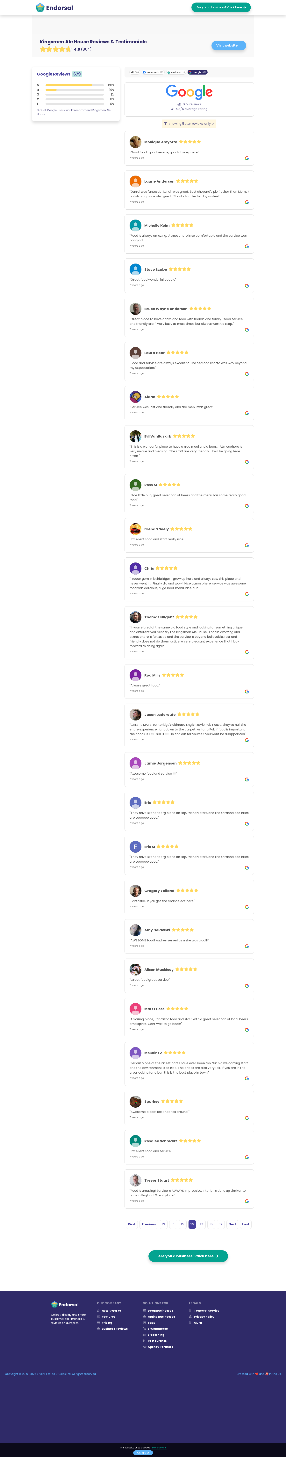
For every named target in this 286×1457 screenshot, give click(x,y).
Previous (149, 1224)
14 (173, 1224)
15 (182, 1224)
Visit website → (228, 45)
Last (245, 1224)
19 (220, 1224)
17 (201, 1224)
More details (159, 1447)
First (132, 1224)
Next (232, 1224)
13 (163, 1224)
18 (211, 1224)
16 (192, 1224)
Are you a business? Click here (219, 7)
